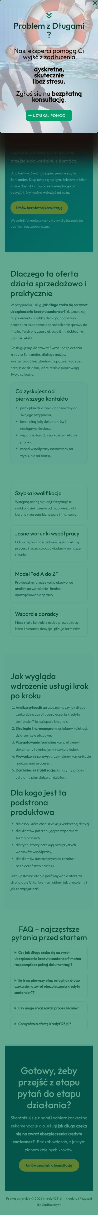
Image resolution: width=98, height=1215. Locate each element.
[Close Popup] (95, 3)
